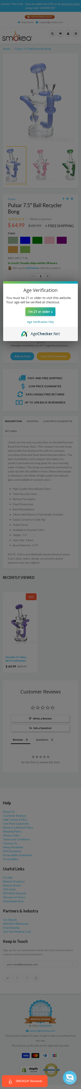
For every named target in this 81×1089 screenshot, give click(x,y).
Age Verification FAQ (40, 322)
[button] (70, 1078)
